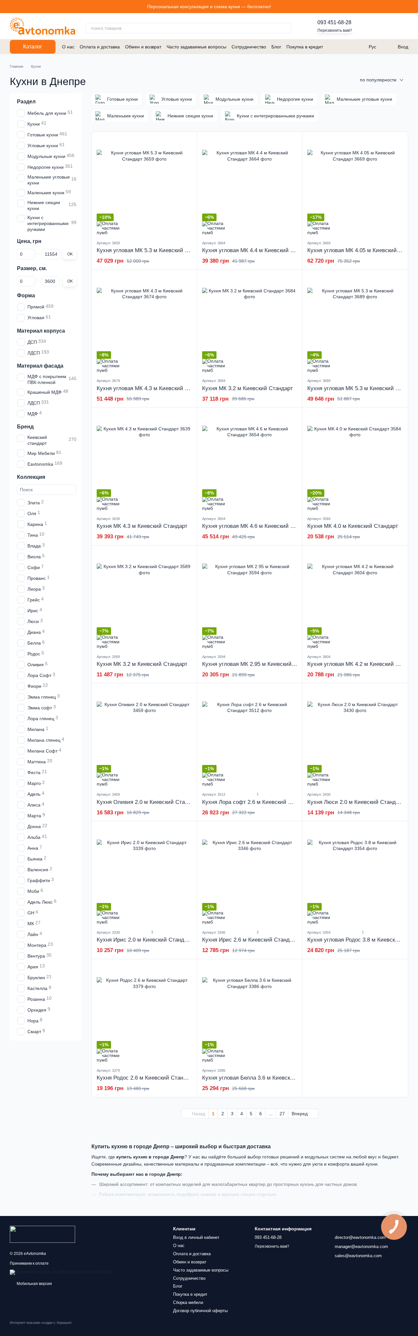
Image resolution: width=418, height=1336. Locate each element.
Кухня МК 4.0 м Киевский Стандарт (352, 526)
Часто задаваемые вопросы (196, 46)
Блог (276, 46)
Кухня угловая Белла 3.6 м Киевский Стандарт (262, 1078)
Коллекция (31, 476)
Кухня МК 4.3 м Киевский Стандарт (142, 526)
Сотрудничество (249, 46)
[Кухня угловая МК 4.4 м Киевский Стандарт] (249, 186)
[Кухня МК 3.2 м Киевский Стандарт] (249, 323)
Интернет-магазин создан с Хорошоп (41, 1323)
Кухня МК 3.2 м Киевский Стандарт (247, 388)
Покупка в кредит (304, 46)
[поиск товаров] (286, 28)
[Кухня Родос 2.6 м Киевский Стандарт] (144, 1013)
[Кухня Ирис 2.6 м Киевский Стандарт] (249, 875)
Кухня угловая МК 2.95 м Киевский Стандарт (259, 664)
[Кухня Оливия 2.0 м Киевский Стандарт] (144, 737)
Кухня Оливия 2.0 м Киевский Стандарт (148, 802)
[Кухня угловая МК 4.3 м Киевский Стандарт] (144, 323)
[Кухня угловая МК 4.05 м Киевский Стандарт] (355, 186)
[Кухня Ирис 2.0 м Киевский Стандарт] (144, 875)
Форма (26, 295)
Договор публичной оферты (200, 1310)
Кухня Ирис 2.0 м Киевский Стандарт (145, 940)
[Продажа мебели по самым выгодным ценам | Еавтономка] (42, 1234)
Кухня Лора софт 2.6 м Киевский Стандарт (257, 802)
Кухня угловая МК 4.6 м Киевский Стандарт (258, 526)
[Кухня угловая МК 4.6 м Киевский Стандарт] (249, 461)
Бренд (25, 426)
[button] (413, 7)
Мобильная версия (34, 1283)
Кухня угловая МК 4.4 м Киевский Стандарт (258, 250)
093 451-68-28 (334, 22)
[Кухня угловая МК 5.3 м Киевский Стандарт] (144, 186)
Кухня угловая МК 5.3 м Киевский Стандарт (153, 250)
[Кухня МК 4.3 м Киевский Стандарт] (144, 461)
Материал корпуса (41, 330)
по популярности (378, 79)
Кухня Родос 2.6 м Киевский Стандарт (146, 1078)
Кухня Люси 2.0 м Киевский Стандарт (355, 802)
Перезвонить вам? (334, 30)
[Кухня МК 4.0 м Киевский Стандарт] (355, 461)
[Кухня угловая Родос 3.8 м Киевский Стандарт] (355, 875)
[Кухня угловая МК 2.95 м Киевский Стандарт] (249, 599)
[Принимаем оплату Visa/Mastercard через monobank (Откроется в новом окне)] (61, 1272)
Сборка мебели (188, 1302)
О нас (68, 46)
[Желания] (369, 26)
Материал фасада (40, 366)
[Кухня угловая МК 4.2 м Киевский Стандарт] (355, 599)
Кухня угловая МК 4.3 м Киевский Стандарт (153, 388)
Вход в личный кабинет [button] (196, 1237)
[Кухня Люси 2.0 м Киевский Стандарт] (355, 737)
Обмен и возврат (143, 46)
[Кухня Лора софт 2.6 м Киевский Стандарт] (249, 737)
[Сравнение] (386, 26)
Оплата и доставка (100, 46)
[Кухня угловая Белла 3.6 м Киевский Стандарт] (249, 1013)
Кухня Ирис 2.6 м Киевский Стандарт (250, 940)
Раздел (26, 101)
